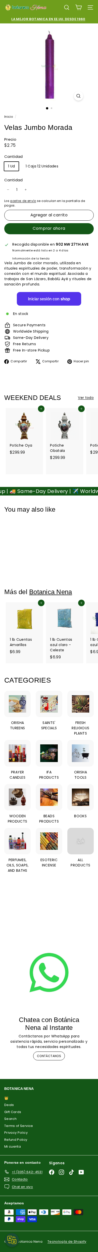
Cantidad (13, 180)
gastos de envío (23, 201)
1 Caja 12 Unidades (42, 166)
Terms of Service (18, 1125)
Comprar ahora (49, 228)
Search (10, 1118)
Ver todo (86, 397)
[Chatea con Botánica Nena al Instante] (49, 973)
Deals (9, 1104)
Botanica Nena (50, 591)
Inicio (9, 117)
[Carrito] (78, 7)
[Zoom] (78, 96)
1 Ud (11, 166)
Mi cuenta (12, 1146)
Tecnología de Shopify (66, 1241)
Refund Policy (15, 1139)
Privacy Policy (16, 1132)
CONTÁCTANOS (49, 1056)
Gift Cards (12, 1112)
